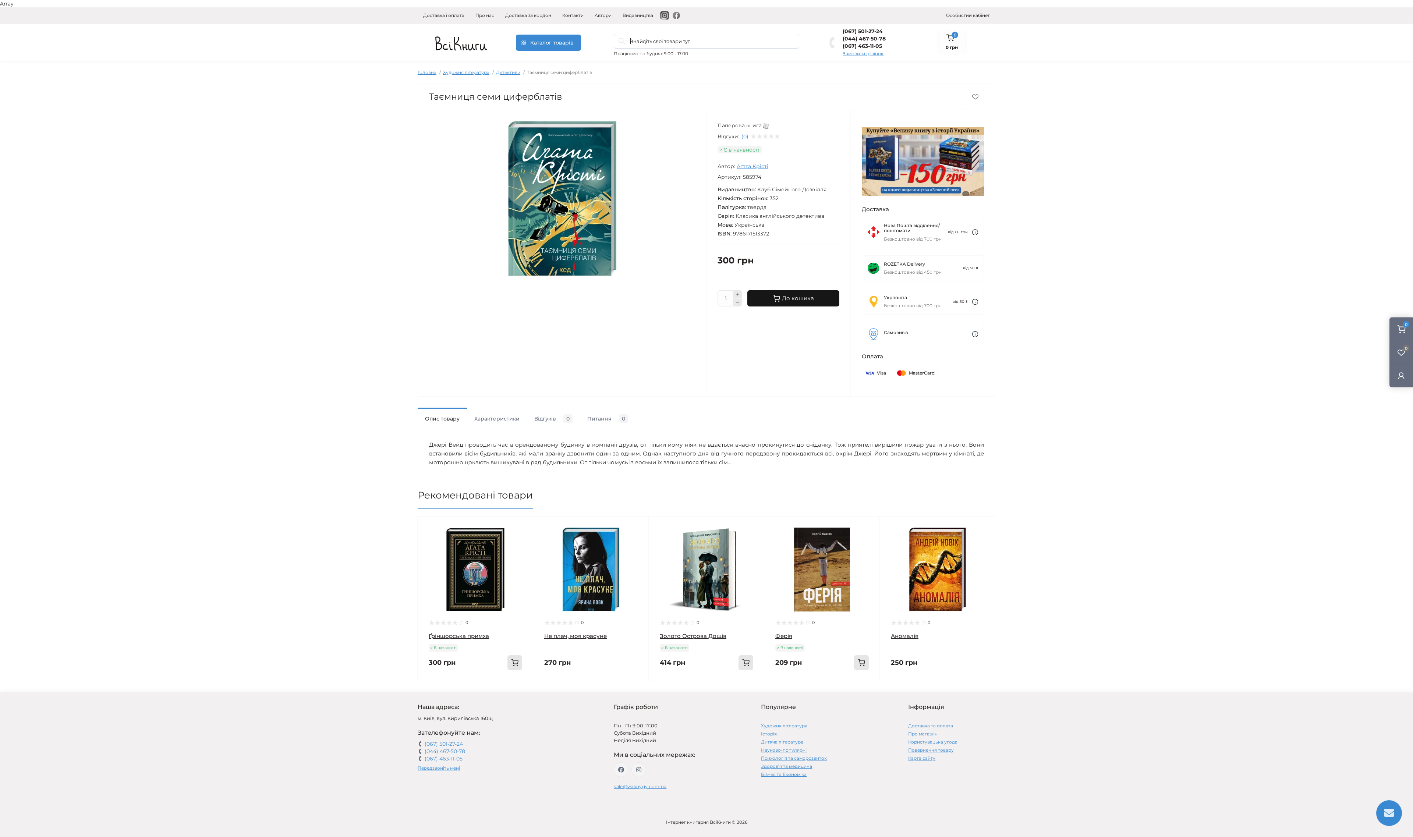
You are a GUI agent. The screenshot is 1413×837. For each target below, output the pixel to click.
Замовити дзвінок (863, 53)
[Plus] (738, 294)
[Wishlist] (522, 541)
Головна (427, 72)
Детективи (508, 72)
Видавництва (638, 15)
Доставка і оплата (443, 15)
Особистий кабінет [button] (968, 15)
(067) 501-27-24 (863, 31)
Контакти (573, 15)
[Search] (622, 41)
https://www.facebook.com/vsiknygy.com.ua (621, 769)
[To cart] (514, 662)
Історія (769, 734)
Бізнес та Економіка (784, 774)
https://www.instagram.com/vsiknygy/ (638, 769)
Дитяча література (782, 742)
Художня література (466, 72)
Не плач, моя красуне (575, 635)
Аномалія (904, 635)
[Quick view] (522, 527)
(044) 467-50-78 (864, 38)
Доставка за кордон (528, 15)
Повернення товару (931, 750)
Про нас (484, 15)
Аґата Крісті (752, 166)
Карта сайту (921, 758)
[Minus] (738, 303)
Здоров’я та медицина (786, 766)
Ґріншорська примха (459, 635)
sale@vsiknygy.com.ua (640, 786)
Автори (603, 15)
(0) (744, 136)
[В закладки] (975, 97)
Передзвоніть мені (439, 768)
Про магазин (923, 734)
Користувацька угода (932, 742)
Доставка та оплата (930, 725)
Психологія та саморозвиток (794, 758)
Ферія (783, 635)
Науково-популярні (784, 750)
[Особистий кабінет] (1401, 375)
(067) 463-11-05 (862, 46)
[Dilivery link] (975, 232)
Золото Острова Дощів (693, 635)
